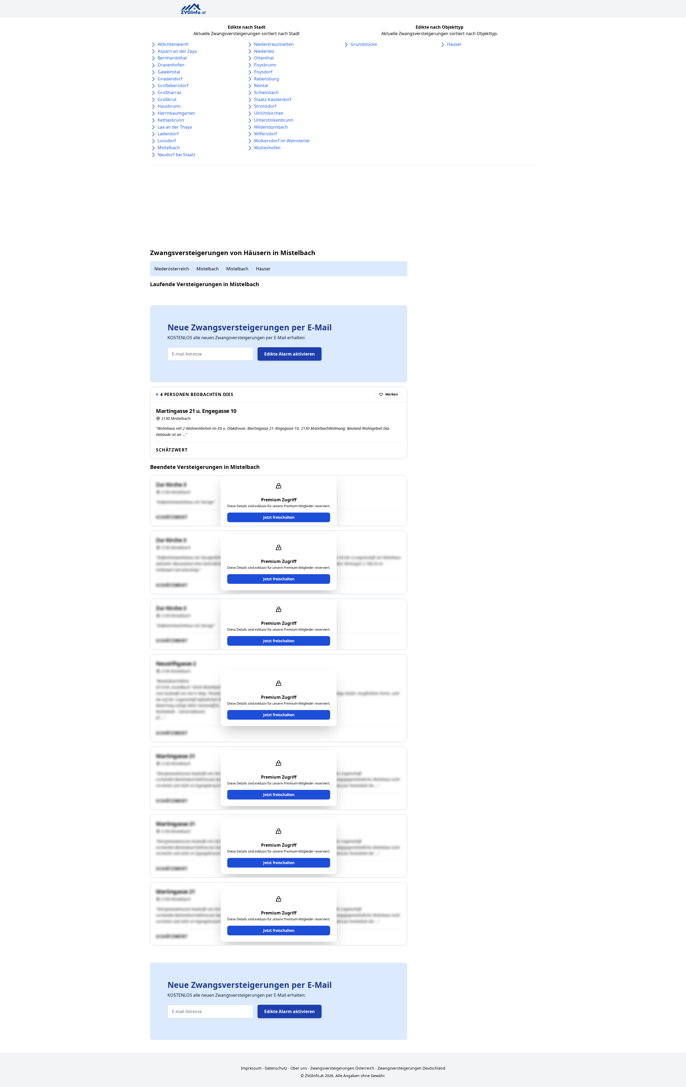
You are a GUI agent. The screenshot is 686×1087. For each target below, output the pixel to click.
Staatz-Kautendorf (272, 99)
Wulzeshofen (267, 148)
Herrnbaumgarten (176, 113)
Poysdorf (263, 72)
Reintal (261, 85)
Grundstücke (364, 44)
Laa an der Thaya (175, 127)
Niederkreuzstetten (274, 44)
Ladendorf (168, 134)
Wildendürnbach (271, 127)
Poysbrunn (265, 65)
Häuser (454, 44)
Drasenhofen (171, 65)
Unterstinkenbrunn (273, 120)
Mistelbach (169, 148)
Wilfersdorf (265, 134)
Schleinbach (266, 92)
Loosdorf (167, 141)
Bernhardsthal (172, 58)
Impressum (251, 1068)
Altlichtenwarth (173, 44)
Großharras (169, 92)
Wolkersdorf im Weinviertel (282, 141)
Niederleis (264, 51)
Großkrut (167, 99)
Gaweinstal (169, 72)
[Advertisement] (343, 206)
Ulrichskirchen (269, 113)
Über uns (298, 1068)
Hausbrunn (169, 106)
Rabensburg (266, 79)
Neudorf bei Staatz (177, 155)
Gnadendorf (170, 79)
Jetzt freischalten (278, 517)
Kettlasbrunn (171, 120)
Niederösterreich (171, 269)
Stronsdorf (265, 106)
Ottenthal (264, 58)
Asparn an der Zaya (177, 51)
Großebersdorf (173, 85)
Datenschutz (276, 1068)
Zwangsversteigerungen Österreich (342, 1068)
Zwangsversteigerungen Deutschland (411, 1068)
